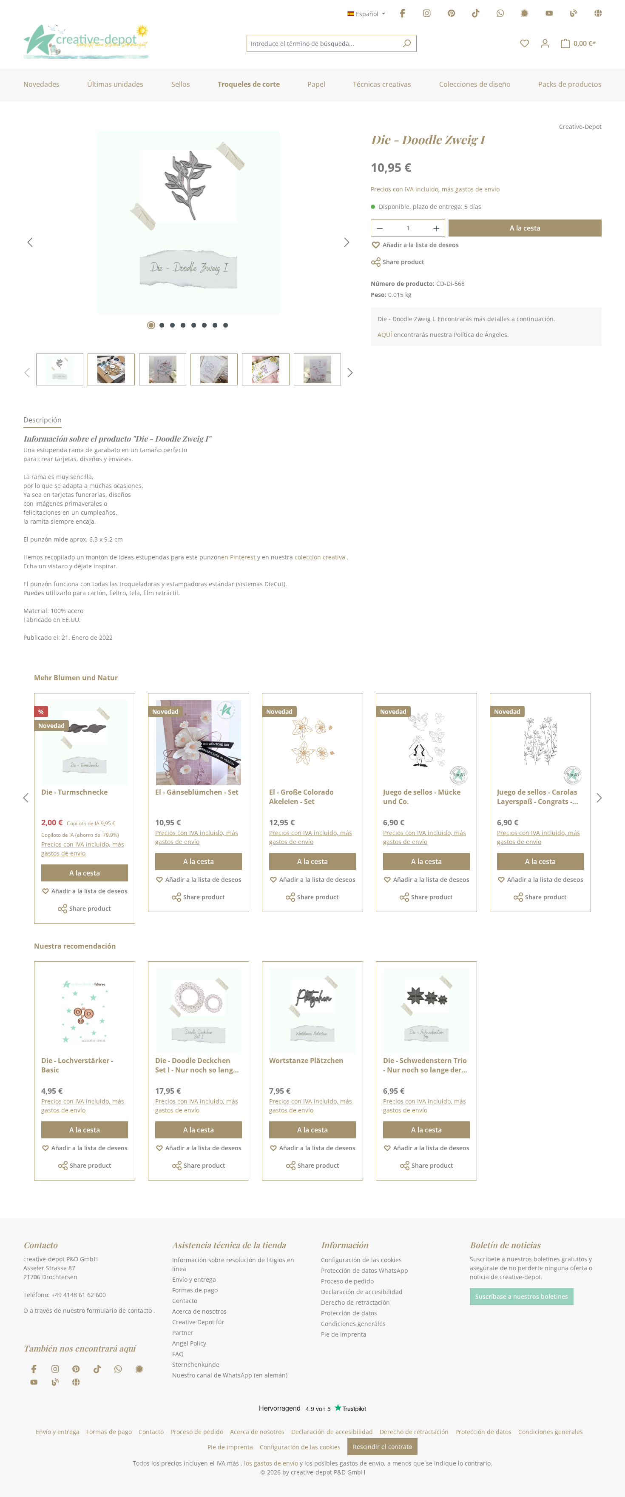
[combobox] (322, 43)
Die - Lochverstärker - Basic (77, 1065)
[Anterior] (29, 242)
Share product (403, 262)
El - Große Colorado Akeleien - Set (301, 796)
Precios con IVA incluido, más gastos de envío (435, 189)
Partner (182, 1333)
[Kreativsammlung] (598, 15)
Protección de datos (349, 1313)
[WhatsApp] (500, 15)
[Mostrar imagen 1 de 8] (151, 325)
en (224, 557)
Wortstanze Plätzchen (306, 1060)
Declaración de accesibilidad (362, 1292)
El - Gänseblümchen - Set (197, 792)
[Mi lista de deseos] (524, 43)
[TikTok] (476, 15)
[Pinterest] (451, 15)
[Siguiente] (347, 242)
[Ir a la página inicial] (85, 42)
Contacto (184, 1301)
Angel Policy (189, 1343)
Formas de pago (195, 1290)
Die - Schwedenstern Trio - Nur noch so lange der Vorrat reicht (425, 1065)
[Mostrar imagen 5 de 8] (193, 325)
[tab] (42, 420)
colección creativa (320, 557)
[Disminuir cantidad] (380, 228)
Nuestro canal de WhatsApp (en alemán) (229, 1375)
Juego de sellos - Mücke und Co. (421, 796)
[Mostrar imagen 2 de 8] (161, 325)
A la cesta (525, 228)
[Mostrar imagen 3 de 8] (172, 325)
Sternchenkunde (195, 1364)
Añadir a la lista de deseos (421, 245)
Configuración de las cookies (361, 1260)
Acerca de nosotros (199, 1311)
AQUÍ (385, 335)
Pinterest (243, 557)
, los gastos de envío (269, 1463)
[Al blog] (573, 15)
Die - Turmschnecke (74, 792)
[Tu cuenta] (545, 43)
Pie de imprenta (343, 1334)
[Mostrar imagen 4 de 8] (183, 325)
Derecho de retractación (355, 1302)
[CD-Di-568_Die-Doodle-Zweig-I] (188, 222)
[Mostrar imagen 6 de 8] (204, 325)
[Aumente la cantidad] (437, 228)
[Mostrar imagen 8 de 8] (225, 325)
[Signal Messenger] (524, 15)
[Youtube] (549, 15)
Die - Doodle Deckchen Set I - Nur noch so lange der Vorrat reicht (196, 1065)
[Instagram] (427, 15)
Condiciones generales (353, 1324)
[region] (188, 258)
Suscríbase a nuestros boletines (521, 1296)
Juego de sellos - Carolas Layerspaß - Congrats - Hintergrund (537, 796)
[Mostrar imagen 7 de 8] (215, 325)
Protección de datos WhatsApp (364, 1270)
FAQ (178, 1354)
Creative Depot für (198, 1322)
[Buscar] (407, 43)
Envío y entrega (194, 1279)
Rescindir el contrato (382, 1447)
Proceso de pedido (347, 1281)
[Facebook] (402, 15)
